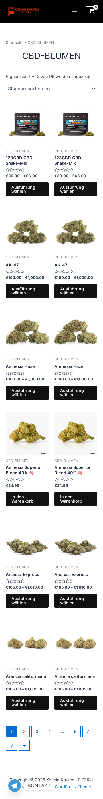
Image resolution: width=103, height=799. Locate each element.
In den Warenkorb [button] (22, 499)
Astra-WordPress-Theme (67, 786)
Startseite (15, 42)
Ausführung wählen (23, 189)
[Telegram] (14, 785)
